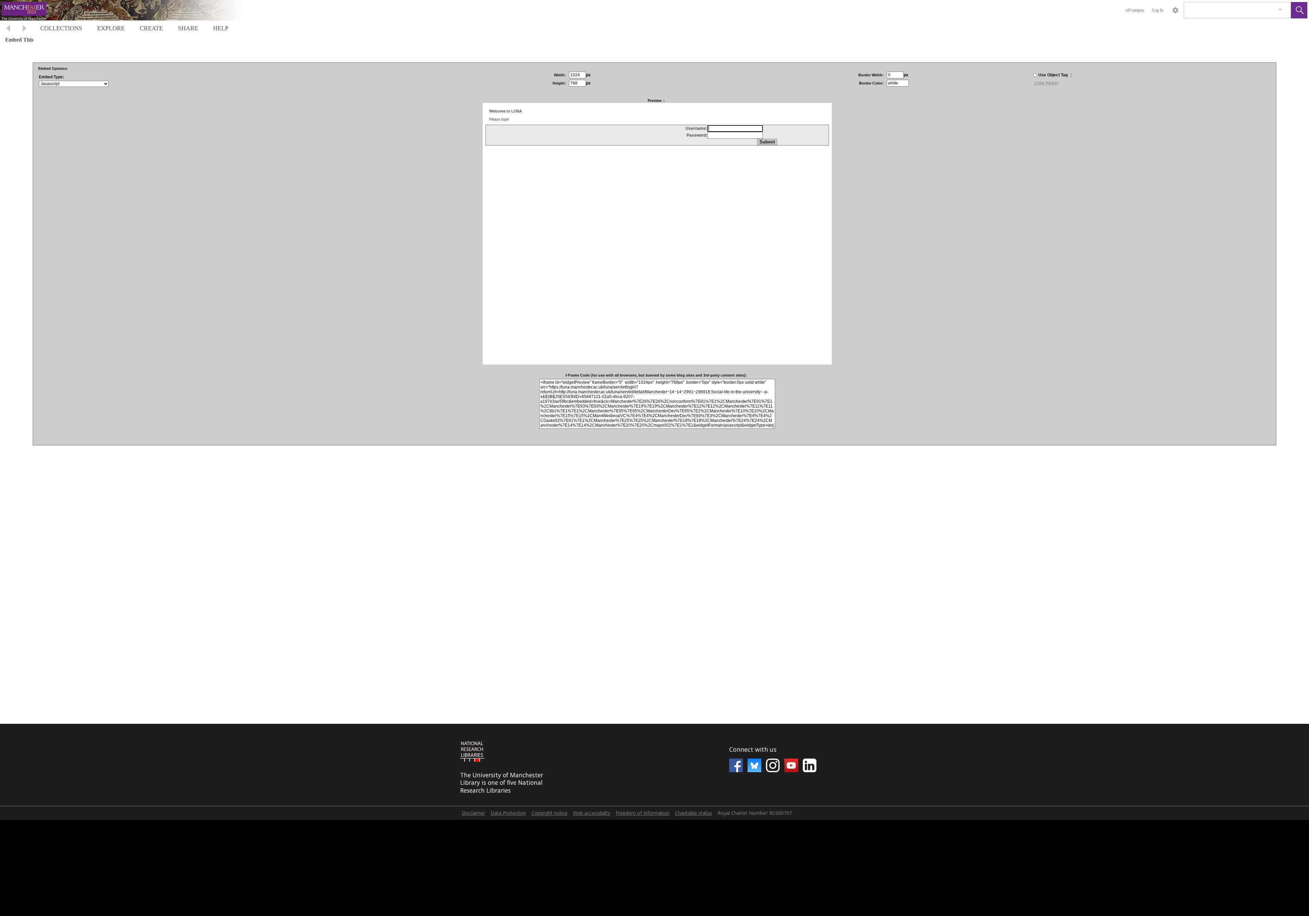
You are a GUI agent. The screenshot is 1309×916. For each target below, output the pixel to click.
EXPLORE (111, 28)
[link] (1280, 10)
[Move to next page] (24, 29)
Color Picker (1046, 83)
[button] (1299, 10)
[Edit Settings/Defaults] (1175, 10)
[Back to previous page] (8, 29)
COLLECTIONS (61, 28)
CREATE (151, 28)
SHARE (188, 28)
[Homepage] (128, 10)
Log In (1157, 10)
